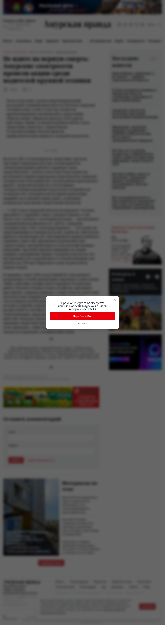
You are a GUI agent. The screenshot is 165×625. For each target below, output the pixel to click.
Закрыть (82, 323)
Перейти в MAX (82, 316)
